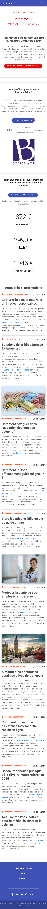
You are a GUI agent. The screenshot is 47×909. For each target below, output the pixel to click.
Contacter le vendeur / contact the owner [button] (22, 66)
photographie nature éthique (13, 322)
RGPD (23, 873)
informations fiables (36, 840)
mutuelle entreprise (27, 612)
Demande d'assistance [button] (22, 120)
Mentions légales (23, 868)
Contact (23, 878)
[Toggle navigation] (42, 3)
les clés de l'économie (18, 453)
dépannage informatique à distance (30, 740)
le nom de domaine (23, 12)
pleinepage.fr (23, 18)
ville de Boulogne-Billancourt (24, 538)
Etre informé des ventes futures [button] (22, 195)
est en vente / (23, 24)
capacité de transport (28, 694)
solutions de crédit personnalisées (15, 370)
